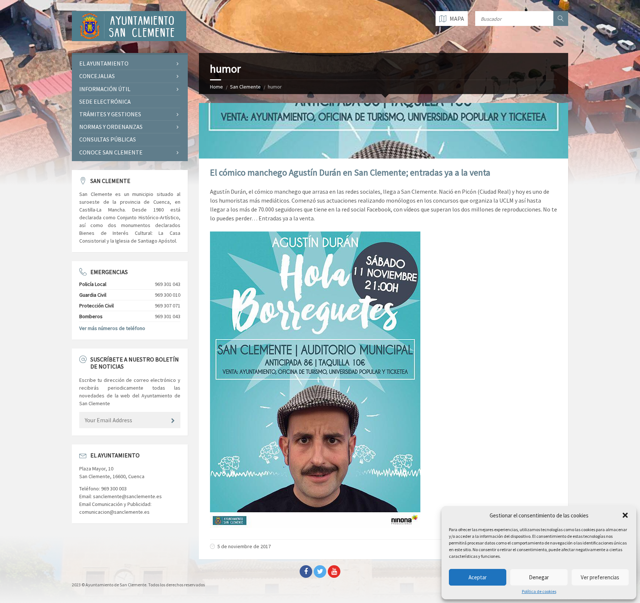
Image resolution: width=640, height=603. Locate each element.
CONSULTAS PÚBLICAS (107, 139)
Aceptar (478, 577)
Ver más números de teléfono (112, 328)
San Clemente (245, 86)
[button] (625, 515)
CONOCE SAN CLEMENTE (111, 152)
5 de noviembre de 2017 (244, 546)
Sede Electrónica (105, 101)
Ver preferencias (600, 577)
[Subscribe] (173, 420)
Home (216, 86)
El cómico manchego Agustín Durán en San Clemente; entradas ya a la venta (350, 172)
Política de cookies (539, 591)
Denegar (539, 577)
